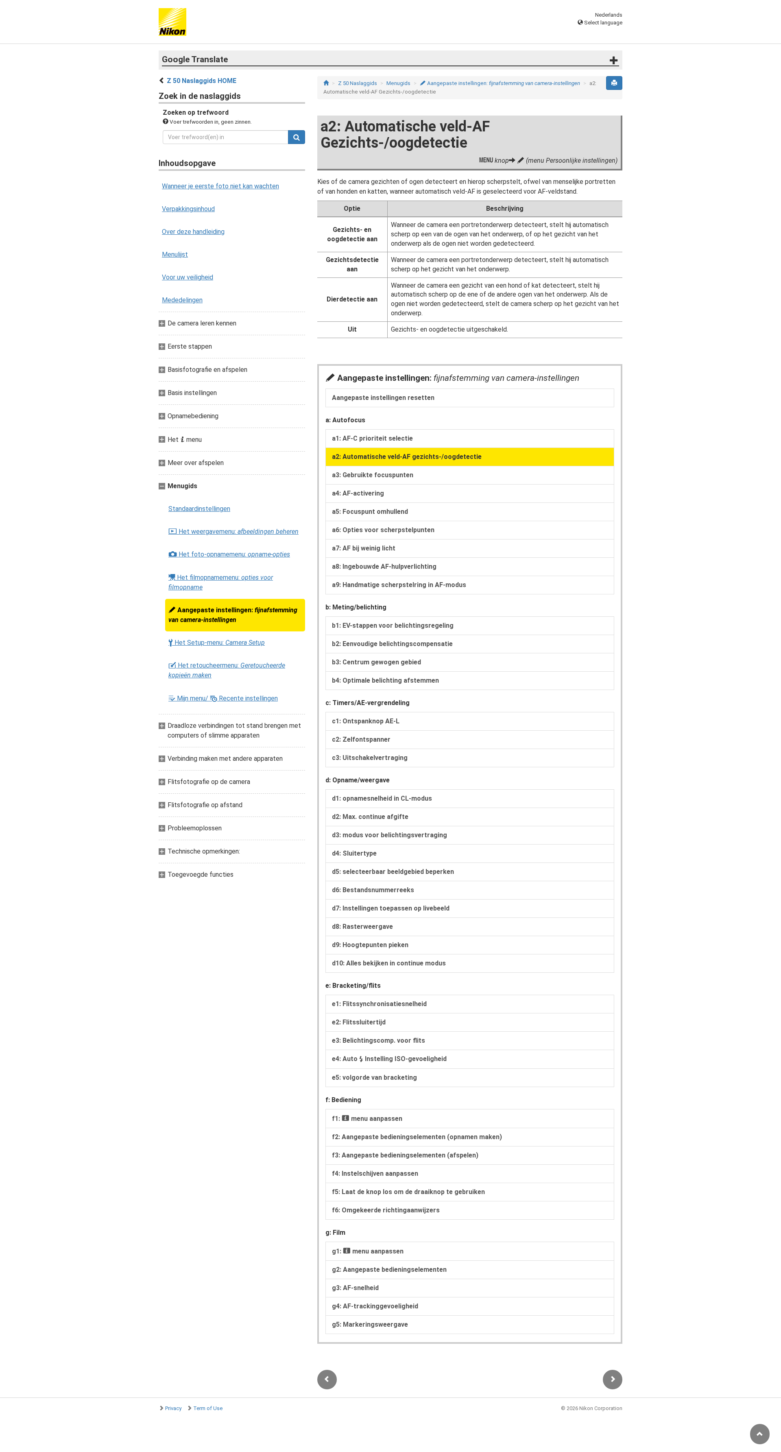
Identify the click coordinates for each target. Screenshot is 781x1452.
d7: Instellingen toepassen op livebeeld (390, 908)
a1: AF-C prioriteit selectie (372, 438)
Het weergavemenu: (233, 532)
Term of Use (208, 1408)
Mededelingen (182, 300)
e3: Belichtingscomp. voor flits (378, 1040)
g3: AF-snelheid (355, 1288)
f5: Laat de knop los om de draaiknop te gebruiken (408, 1192)
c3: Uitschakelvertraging (370, 758)
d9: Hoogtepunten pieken (370, 945)
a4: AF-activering (358, 493)
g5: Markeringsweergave (370, 1324)
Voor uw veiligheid (187, 277)
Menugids (398, 83)
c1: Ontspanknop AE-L (365, 721)
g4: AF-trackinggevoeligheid (375, 1306)
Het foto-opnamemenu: (229, 554)
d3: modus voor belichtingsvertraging (389, 835)
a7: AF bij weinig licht (363, 548)
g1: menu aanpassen (368, 1251)
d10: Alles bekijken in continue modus (389, 963)
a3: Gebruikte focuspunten (372, 475)
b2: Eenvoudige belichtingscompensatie (392, 644)
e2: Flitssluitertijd (359, 1022)
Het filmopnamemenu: (220, 582)
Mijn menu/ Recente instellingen (223, 698)
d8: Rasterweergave (362, 926)
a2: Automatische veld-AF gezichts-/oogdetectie (407, 457)
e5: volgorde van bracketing (374, 1077)
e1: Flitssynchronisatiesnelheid (379, 1004)
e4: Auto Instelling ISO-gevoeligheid (389, 1059)
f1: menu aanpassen (367, 1118)
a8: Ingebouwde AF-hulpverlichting (384, 566)
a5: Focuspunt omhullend (370, 511)
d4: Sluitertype (354, 853)
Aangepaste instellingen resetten (383, 398)
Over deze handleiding (193, 232)
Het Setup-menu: (216, 643)
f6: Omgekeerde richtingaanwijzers (386, 1210)
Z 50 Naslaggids (357, 83)
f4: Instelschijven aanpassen (375, 1173)
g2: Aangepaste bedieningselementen (389, 1269)
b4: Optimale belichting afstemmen (385, 680)
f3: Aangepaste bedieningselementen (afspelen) (405, 1155)
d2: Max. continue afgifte (370, 817)
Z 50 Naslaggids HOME (201, 81)
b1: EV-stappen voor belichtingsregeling (393, 625)
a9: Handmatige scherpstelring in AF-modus (399, 585)
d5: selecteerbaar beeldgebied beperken (393, 872)
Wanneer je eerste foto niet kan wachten (220, 186)
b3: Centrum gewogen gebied (376, 662)
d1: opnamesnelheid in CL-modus (382, 798)
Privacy (173, 1408)
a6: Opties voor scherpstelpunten (383, 530)
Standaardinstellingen (199, 509)
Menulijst (175, 254)
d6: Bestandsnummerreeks (373, 890)
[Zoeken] (296, 137)
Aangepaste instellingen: (232, 615)
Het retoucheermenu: (226, 670)
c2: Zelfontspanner (361, 739)
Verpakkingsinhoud (188, 209)
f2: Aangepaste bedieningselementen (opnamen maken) (417, 1137)
